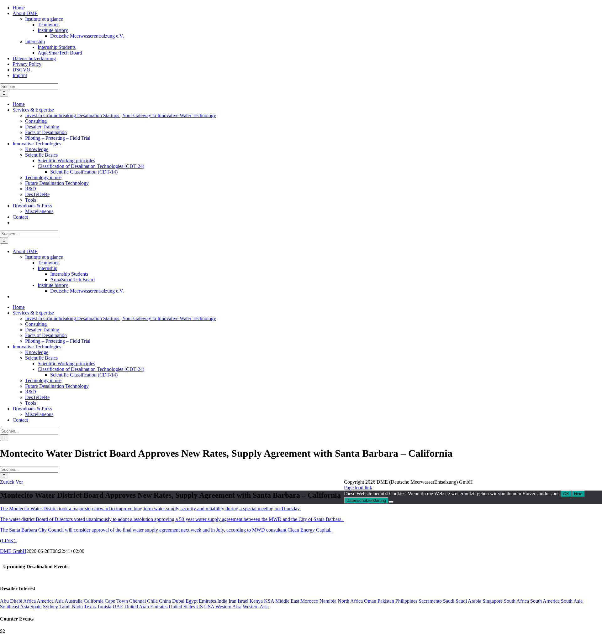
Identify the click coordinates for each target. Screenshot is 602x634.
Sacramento (430, 601)
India (222, 601)
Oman (370, 601)
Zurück (7, 482)
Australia (73, 601)
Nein (578, 493)
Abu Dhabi (11, 601)
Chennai (137, 601)
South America (545, 601)
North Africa (350, 601)
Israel (243, 601)
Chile (152, 601)
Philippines (406, 601)
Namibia (327, 601)
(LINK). (8, 540)
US (199, 606)
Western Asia (256, 606)
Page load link (358, 487)
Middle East (287, 601)
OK (566, 493)
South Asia (572, 601)
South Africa (516, 601)
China (165, 601)
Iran (232, 601)
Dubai (178, 601)
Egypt (192, 601)
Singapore (493, 601)
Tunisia (104, 606)
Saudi (448, 601)
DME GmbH (13, 551)
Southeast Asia (14, 606)
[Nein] (390, 502)
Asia (59, 601)
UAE (118, 606)
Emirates (207, 601)
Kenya (256, 601)
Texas (90, 606)
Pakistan (386, 601)
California (93, 601)
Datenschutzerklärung (366, 500)
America (45, 601)
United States (182, 606)
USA (209, 606)
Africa (29, 601)
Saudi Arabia (468, 601)
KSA (269, 601)
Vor (19, 482)
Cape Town (116, 601)
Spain (36, 606)
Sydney (50, 606)
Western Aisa (228, 606)
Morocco (309, 601)
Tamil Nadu (71, 606)
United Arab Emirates (145, 606)
